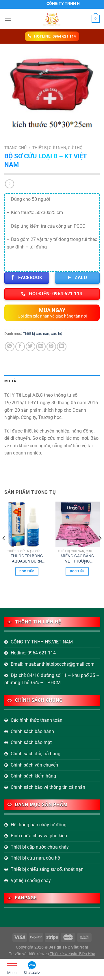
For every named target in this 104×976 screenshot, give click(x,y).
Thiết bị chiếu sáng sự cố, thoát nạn (47, 869)
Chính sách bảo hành (32, 731)
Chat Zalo (32, 972)
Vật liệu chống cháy (31, 880)
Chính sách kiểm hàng (33, 776)
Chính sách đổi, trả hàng (35, 753)
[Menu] (7, 19)
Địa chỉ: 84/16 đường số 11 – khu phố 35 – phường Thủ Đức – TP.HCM (51, 679)
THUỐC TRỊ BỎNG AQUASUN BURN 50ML (27, 559)
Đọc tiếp (26, 571)
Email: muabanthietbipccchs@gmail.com (52, 664)
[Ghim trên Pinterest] (51, 346)
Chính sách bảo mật (31, 742)
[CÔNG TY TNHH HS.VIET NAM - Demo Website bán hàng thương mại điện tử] (52, 19)
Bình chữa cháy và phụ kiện (39, 835)
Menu (11, 973)
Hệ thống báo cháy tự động (38, 824)
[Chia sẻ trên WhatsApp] (9, 346)
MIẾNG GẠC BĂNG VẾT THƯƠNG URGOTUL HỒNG (77, 559)
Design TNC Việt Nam (68, 947)
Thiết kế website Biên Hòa (72, 953)
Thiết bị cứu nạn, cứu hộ (57, 147)
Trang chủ (15, 147)
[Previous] (4, 549)
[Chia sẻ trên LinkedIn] (61, 346)
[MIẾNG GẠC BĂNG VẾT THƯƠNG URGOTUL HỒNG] (77, 524)
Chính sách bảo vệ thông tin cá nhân (48, 787)
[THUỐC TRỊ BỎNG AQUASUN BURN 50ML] (26, 524)
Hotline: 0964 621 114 (33, 653)
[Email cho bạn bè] (41, 346)
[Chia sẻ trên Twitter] (30, 346)
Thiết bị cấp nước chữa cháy (40, 847)
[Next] (100, 549)
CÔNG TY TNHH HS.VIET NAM (42, 642)
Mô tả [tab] (10, 381)
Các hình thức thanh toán (36, 720)
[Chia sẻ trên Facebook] (20, 346)
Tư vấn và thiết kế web (29, 953)
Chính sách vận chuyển (34, 765)
